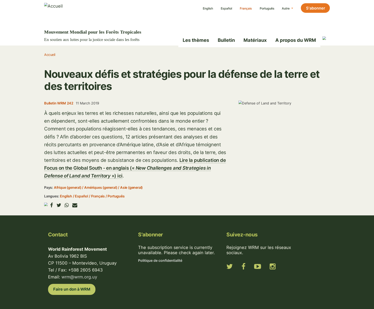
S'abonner (315, 8)
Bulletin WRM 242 (58, 103)
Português (267, 8)
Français (246, 8)
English (208, 8)
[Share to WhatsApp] (66, 205)
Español (226, 8)
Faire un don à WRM (71, 289)
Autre (286, 8)
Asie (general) (131, 187)
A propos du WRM (295, 40)
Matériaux (255, 40)
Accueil (49, 54)
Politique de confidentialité (160, 260)
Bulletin (226, 40)
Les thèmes (196, 40)
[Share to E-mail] (74, 205)
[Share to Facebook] (51, 205)
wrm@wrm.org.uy (79, 277)
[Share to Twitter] (58, 205)
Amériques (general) (100, 187)
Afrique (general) (67, 187)
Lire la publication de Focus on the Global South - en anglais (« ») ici (135, 168)
